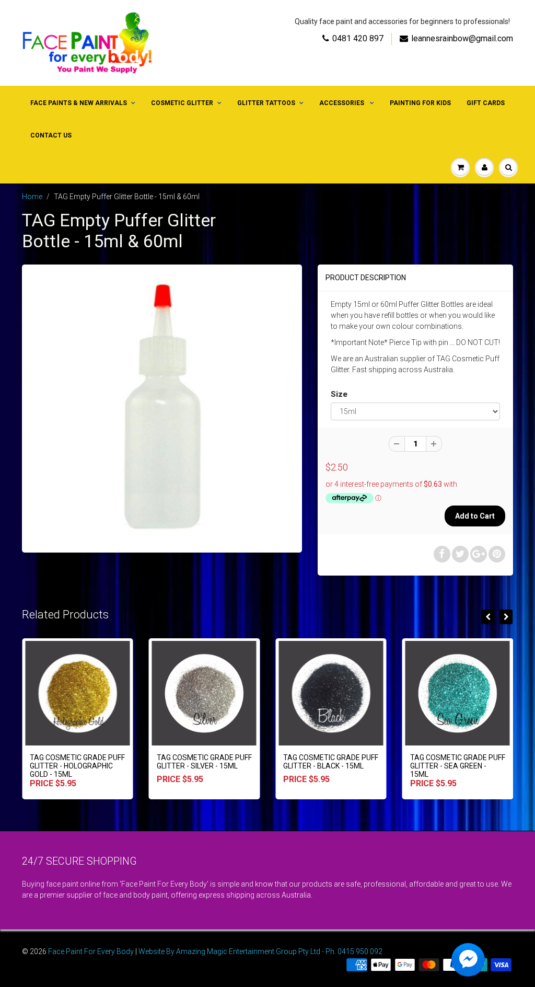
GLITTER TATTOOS (266, 103)
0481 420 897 (357, 38)
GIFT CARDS (486, 103)
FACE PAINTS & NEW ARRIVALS (78, 103)
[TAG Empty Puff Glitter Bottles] (162, 407)
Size (339, 394)
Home (32, 196)
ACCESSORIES (342, 103)
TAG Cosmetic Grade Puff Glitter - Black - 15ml (330, 761)
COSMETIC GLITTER (182, 103)
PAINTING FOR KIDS (420, 103)
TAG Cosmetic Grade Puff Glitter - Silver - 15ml (204, 761)
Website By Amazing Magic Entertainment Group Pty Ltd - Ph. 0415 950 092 (260, 951)
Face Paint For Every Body (91, 951)
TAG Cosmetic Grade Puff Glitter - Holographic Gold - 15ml (77, 765)
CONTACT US (51, 135)
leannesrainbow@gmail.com (462, 38)
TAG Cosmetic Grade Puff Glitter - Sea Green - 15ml (457, 765)
